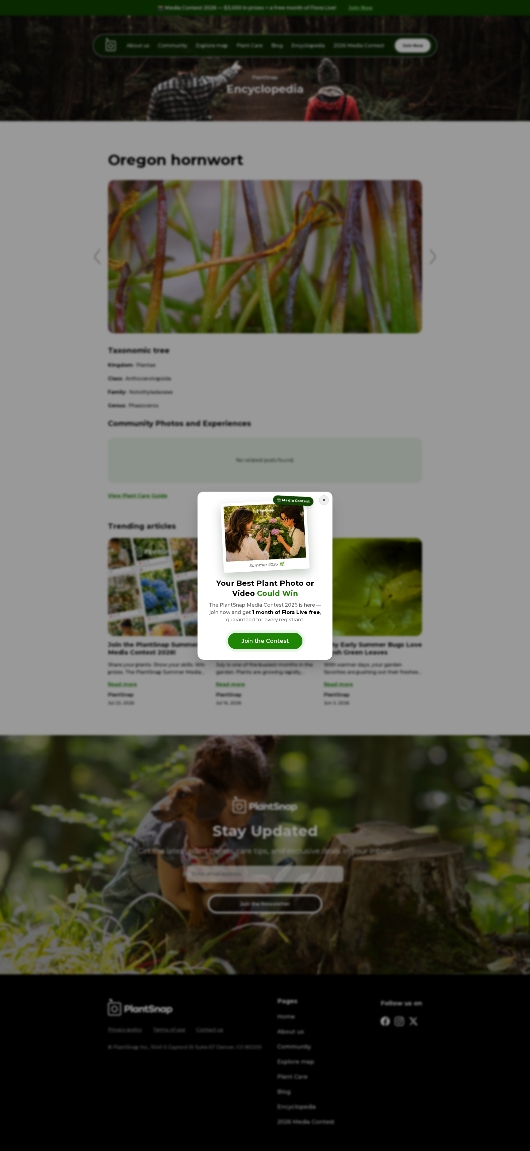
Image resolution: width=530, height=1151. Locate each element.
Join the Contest (265, 641)
